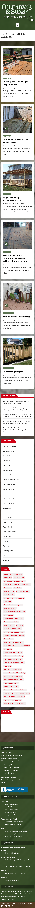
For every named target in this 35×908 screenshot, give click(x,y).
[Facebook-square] (2, 906)
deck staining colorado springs (13, 652)
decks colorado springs (23, 645)
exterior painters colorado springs (14, 656)
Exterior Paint (7, 522)
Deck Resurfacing (9, 503)
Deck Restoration (9, 498)
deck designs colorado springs (13, 605)
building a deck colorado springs (13, 574)
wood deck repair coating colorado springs (17, 693)
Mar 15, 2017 (8, 375)
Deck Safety (7, 508)
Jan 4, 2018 (7, 204)
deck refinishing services (11, 622)
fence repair (8, 666)
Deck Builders (7, 136)
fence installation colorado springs (14, 662)
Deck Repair (7, 494)
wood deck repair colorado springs (14, 696)
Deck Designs (7, 470)
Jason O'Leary (21, 88)
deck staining (7, 517)
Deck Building (6, 78)
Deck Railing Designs (13, 371)
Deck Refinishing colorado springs (14, 618)
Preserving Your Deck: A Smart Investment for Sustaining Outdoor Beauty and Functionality (17, 430)
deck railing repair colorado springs (14, 611)
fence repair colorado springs (13, 669)
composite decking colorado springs (14, 581)
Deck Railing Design (8, 313)
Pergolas (6, 546)
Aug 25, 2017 (8, 320)
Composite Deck (8, 451)
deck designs (8, 601)
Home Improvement (9, 532)
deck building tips (9, 591)
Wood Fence (7, 560)
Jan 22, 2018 (8, 146)
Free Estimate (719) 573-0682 (18, 18)
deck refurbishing (9, 625)
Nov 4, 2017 (8, 265)
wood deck (6, 555)
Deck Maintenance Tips (11, 479)
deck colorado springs (22, 591)
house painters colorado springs (13, 676)
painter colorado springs (11, 683)
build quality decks (19, 577)
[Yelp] (12, 906)
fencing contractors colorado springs (15, 673)
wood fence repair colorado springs (14, 703)
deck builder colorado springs (22, 584)
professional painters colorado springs (15, 690)
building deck (8, 577)
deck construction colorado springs (14, 598)
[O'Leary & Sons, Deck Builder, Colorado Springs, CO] (14, 790)
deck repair (19, 625)
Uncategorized (8, 551)
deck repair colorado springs (12, 628)
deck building (17, 588)
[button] (17, 25)
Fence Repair (7, 527)
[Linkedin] (5, 906)
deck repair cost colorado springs (14, 632)
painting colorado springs (11, 686)
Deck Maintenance (9, 475)
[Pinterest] (9, 906)
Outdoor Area (7, 536)
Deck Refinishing (8, 489)
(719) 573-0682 (10, 899)
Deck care (6, 465)
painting (6, 541)
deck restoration (9, 639)
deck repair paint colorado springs (14, 635)
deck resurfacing (9, 645)
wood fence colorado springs (12, 700)
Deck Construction (9, 594)
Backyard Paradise (9, 446)
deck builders (8, 588)
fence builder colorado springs (13, 659)
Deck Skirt (6, 513)
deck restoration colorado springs (14, 642)
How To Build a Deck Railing (16, 316)
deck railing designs (10, 608)
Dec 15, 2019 (8, 88)
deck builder (7, 584)
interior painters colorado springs (13, 679)
